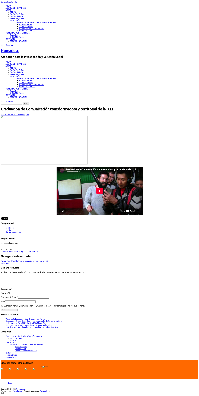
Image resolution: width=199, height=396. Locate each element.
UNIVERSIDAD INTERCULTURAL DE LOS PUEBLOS (35, 22)
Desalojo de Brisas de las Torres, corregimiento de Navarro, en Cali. (34, 321)
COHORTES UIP (25, 24)
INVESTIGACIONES (27, 31)
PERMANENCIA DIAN (18, 41)
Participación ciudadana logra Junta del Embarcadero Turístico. (32, 327)
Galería (13, 340)
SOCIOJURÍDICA (16, 16)
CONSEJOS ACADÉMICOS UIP (31, 29)
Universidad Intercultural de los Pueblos (26, 344)
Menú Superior (7, 45)
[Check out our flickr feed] (36, 371)
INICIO (8, 6)
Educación (10, 342)
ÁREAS (8, 10)
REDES (13, 12)
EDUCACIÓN (15, 20)
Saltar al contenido (9, 2)
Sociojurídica (11, 357)
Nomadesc (10, 50)
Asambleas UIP (21, 347)
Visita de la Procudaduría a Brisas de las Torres (25, 319)
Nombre (5, 293)
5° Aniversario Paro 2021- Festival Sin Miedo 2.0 (25, 323)
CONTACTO (11, 39)
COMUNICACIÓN (17, 18)
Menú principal (7, 101)
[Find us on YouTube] (20, 371)
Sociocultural (11, 355)
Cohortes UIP (20, 349)
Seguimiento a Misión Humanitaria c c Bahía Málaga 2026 (30, 325)
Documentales (16, 338)
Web (3, 301)
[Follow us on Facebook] (4, 371)
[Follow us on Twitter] (12, 371)
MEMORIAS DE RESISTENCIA (17, 33)
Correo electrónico (9, 297)
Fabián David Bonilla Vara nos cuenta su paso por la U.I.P (24, 261)
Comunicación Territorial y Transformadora (19, 251)
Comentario (6, 289)
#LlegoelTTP (6, 263)
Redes (8, 353)
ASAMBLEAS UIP (26, 27)
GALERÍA (14, 35)
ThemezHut (44, 391)
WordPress (17, 391)
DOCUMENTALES (17, 37)
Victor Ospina (23, 115)
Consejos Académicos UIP (26, 351)
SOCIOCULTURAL (17, 14)
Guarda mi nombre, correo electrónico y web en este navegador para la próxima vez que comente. (44, 306)
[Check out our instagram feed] (28, 371)
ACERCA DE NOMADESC (16, 8)
